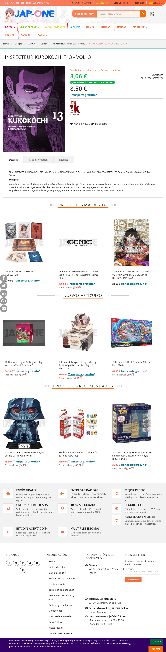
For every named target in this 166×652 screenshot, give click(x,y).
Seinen (44, 43)
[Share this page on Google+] (3, 301)
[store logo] (29, 16)
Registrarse (139, 2)
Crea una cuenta (122, 2)
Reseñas (63, 159)
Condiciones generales (61, 633)
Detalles (13, 159)
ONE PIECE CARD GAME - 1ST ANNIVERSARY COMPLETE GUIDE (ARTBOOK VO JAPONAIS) (131, 274)
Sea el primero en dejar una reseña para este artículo (95, 70)
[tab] (13, 159)
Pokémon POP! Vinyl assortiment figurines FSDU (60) (24, 454)
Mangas (18, 43)
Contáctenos (55, 610)
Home (6, 43)
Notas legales (56, 627)
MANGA (31, 43)
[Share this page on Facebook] (3, 278)
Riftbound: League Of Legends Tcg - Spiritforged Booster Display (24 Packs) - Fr (78, 365)
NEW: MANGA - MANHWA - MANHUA (70, 43)
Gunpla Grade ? (57, 572)
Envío (52, 561)
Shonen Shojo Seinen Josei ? (64, 578)
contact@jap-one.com (100, 612)
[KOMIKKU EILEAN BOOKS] (75, 114)
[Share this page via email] (3, 308)
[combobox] (111, 13)
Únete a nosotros (58, 584)
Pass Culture (56, 622)
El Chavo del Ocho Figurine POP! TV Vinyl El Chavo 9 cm (131, 454)
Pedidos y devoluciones (61, 605)
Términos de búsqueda (61, 589)
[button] (156, 2)
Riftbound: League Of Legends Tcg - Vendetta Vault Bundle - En (24, 363)
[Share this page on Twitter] (3, 285)
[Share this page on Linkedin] (3, 293)
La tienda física (57, 567)
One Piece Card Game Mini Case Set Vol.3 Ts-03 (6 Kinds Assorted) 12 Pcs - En (78, 274)
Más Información (38, 159)
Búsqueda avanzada (60, 616)
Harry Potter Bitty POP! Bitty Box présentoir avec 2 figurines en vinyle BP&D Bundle (79, 455)
